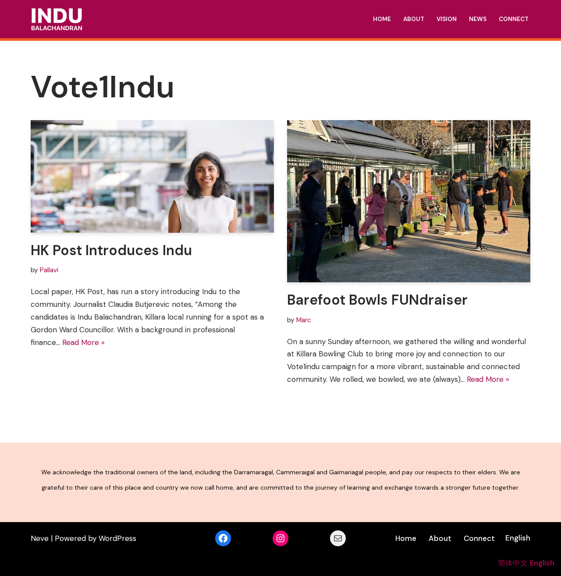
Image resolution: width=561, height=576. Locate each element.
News (477, 19)
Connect (514, 19)
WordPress (117, 538)
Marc (303, 320)
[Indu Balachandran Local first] (56, 19)
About (413, 19)
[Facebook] (223, 538)
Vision (447, 19)
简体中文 (513, 563)
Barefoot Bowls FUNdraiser (377, 300)
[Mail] (338, 538)
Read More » (83, 342)
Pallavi (49, 270)
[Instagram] (280, 538)
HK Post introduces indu (111, 250)
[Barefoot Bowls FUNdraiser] (408, 201)
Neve (40, 538)
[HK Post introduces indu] (152, 176)
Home (382, 19)
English (517, 538)
